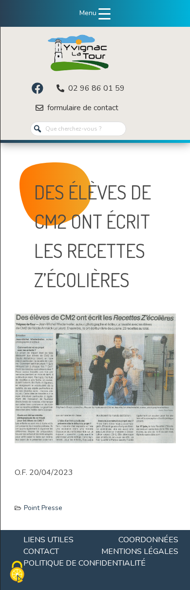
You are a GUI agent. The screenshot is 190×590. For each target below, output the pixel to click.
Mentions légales (139, 551)
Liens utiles (48, 539)
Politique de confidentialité (84, 563)
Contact (41, 551)
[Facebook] (37, 88)
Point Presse (43, 507)
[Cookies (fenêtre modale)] (17, 573)
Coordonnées (148, 539)
